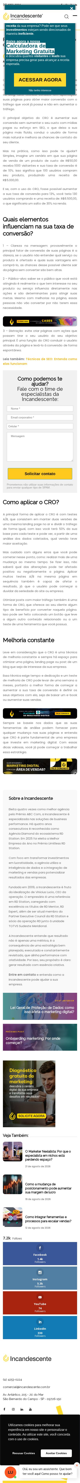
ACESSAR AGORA (40, 79)
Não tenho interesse (40, 90)
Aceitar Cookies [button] (56, 1453)
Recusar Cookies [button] (23, 1453)
